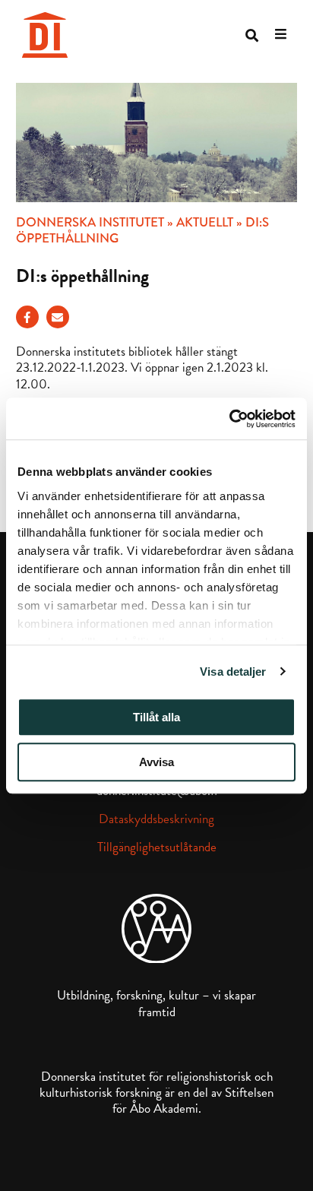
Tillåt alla (156, 717)
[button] (251, 35)
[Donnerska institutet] (45, 35)
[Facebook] (27, 317)
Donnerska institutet (90, 222)
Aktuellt (204, 222)
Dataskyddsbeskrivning (156, 818)
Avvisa (156, 761)
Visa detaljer (233, 671)
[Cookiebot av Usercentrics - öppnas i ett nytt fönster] (229, 419)
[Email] (57, 317)
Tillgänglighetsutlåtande (157, 847)
